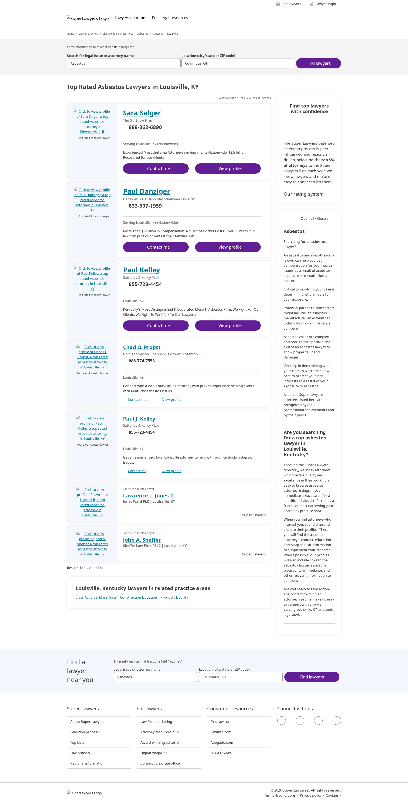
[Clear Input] (175, 63)
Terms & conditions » (281, 795)
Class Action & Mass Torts (117, 33)
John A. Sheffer (142, 539)
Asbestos (142, 33)
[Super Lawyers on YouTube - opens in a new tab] (318, 720)
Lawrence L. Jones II (148, 495)
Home (70, 33)
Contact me (158, 168)
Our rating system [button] (304, 194)
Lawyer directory (88, 33)
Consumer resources (230, 709)
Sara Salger (142, 112)
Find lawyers (318, 63)
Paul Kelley (141, 269)
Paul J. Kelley (139, 418)
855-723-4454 (145, 284)
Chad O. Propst (141, 347)
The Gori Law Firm (137, 120)
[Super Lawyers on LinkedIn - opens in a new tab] (337, 720)
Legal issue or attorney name (137, 669)
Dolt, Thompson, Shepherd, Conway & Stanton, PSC (164, 354)
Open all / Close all (315, 218)
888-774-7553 (142, 361)
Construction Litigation (138, 597)
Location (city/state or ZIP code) (208, 55)
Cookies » (333, 795)
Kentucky (157, 33)
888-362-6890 (145, 127)
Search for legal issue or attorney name (100, 55)
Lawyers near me (130, 17)
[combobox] (124, 63)
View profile (230, 168)
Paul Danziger (146, 191)
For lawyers (149, 709)
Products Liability (174, 597)
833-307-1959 (145, 206)
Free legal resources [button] (170, 17)
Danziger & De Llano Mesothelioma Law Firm (159, 199)
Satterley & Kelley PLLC (141, 277)
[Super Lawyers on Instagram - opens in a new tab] (300, 720)
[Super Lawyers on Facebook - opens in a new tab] (281, 720)
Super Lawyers (83, 709)
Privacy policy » (312, 795)
